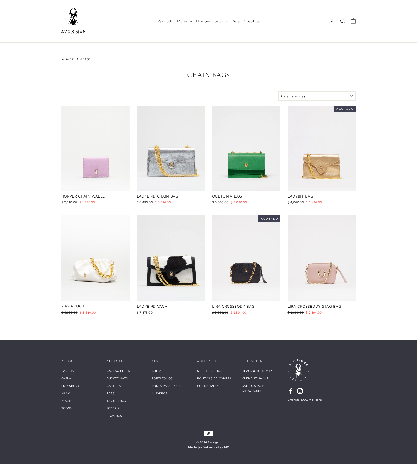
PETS (110, 393)
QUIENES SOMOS (209, 371)
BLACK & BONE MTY (257, 371)
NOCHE (66, 401)
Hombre (203, 21)
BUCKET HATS (117, 378)
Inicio (65, 59)
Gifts (219, 21)
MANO (65, 393)
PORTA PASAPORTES (167, 386)
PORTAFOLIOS (162, 378)
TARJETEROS (116, 401)
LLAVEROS (114, 416)
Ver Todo (165, 21)
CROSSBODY (70, 386)
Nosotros (251, 21)
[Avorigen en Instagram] (300, 391)
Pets (236, 21)
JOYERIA (113, 408)
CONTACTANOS (208, 386)
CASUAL (67, 378)
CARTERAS (115, 386)
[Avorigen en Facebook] (290, 391)
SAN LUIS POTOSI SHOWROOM (255, 388)
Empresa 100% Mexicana (305, 399)
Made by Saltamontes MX (208, 447)
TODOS (66, 408)
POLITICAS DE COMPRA (214, 378)
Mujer (183, 21)
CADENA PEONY (119, 371)
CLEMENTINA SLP (255, 378)
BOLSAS (157, 371)
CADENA (67, 371)
